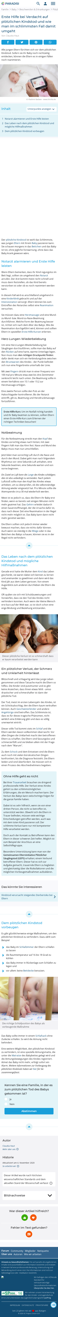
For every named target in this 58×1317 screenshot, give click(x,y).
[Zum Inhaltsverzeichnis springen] (29, 545)
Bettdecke (28, 970)
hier (35, 1069)
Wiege (35, 531)
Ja (10, 1099)
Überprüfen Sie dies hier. (44, 1288)
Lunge (31, 474)
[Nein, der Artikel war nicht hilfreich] (33, 1217)
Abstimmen (29, 1111)
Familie (5, 9)
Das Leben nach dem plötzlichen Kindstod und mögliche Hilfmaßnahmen (29, 125)
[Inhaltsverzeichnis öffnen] (53, 1305)
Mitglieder (30, 1250)
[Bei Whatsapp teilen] (50, 42)
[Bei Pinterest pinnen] (36, 42)
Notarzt (44, 275)
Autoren (18, 1254)
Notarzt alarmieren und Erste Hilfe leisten (27, 118)
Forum (5, 1250)
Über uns (6, 1254)
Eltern (17, 243)
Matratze (16, 1055)
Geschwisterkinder (26, 708)
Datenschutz (28, 1305)
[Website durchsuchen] (38, 3)
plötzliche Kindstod (16, 239)
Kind (40, 571)
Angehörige (7, 712)
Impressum (15, 1305)
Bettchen (36, 246)
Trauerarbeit (19, 782)
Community (17, 1250)
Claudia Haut (9, 1146)
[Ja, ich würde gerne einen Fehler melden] (29, 1234)
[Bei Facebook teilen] (7, 42)
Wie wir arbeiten (32, 1254)
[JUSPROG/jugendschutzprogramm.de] (12, 1293)
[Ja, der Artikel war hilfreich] (24, 1217)
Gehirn (30, 504)
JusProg (47, 1297)
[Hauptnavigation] (53, 3)
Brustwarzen (12, 361)
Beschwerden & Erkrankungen (34, 9)
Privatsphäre (42, 1305)
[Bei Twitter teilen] (21, 42)
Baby (14, 9)
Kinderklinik (12, 298)
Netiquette (43, 1250)
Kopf (45, 438)
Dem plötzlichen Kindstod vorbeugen (24, 131)
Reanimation (46, 305)
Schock (13, 751)
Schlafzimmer (26, 947)
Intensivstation (9, 301)
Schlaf (39, 728)
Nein (12, 1104)
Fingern (14, 371)
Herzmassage (32, 314)
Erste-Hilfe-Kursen (31, 331)
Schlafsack (40, 1035)
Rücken (10, 351)
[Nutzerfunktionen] (45, 3)
